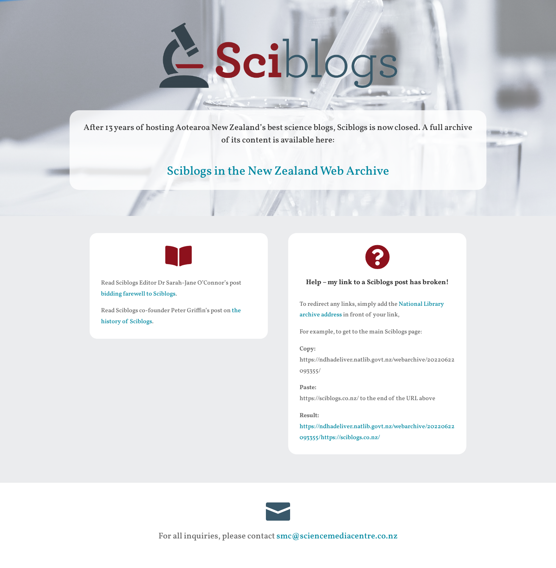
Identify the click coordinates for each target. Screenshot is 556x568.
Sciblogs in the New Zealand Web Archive (278, 171)
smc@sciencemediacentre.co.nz (337, 536)
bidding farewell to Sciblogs (138, 294)
